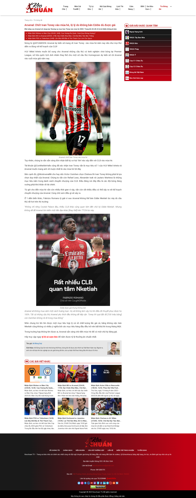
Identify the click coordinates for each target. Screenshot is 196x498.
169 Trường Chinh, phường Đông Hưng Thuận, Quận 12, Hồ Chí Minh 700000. (101, 474)
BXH (142, 6)
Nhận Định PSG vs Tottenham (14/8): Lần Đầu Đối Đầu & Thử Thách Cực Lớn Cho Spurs (60, 38)
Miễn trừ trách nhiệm (125, 450)
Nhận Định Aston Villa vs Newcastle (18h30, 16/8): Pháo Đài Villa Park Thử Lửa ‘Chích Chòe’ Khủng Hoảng (105, 386)
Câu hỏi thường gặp (96, 450)
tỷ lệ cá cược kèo (50, 337)
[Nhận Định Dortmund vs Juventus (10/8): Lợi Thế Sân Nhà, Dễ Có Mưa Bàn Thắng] (73, 406)
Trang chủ (28, 20)
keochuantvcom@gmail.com (103, 466)
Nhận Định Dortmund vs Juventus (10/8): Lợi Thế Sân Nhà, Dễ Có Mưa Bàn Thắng (72, 419)
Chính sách (67, 450)
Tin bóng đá (38, 20)
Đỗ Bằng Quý (37, 343)
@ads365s (111, 478)
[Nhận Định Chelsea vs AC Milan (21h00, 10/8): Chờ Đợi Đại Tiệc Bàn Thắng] (106, 406)
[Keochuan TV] (38, 8)
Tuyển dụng (142, 450)
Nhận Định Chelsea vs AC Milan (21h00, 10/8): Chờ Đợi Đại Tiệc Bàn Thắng (105, 419)
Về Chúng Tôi (54, 450)
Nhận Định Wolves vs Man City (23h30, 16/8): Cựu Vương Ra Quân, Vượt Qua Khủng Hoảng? (61, 33)
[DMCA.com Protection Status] (98, 487)
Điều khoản (80, 450)
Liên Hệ (110, 450)
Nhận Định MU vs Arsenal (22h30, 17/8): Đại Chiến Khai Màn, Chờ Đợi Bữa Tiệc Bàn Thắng (61, 36)
